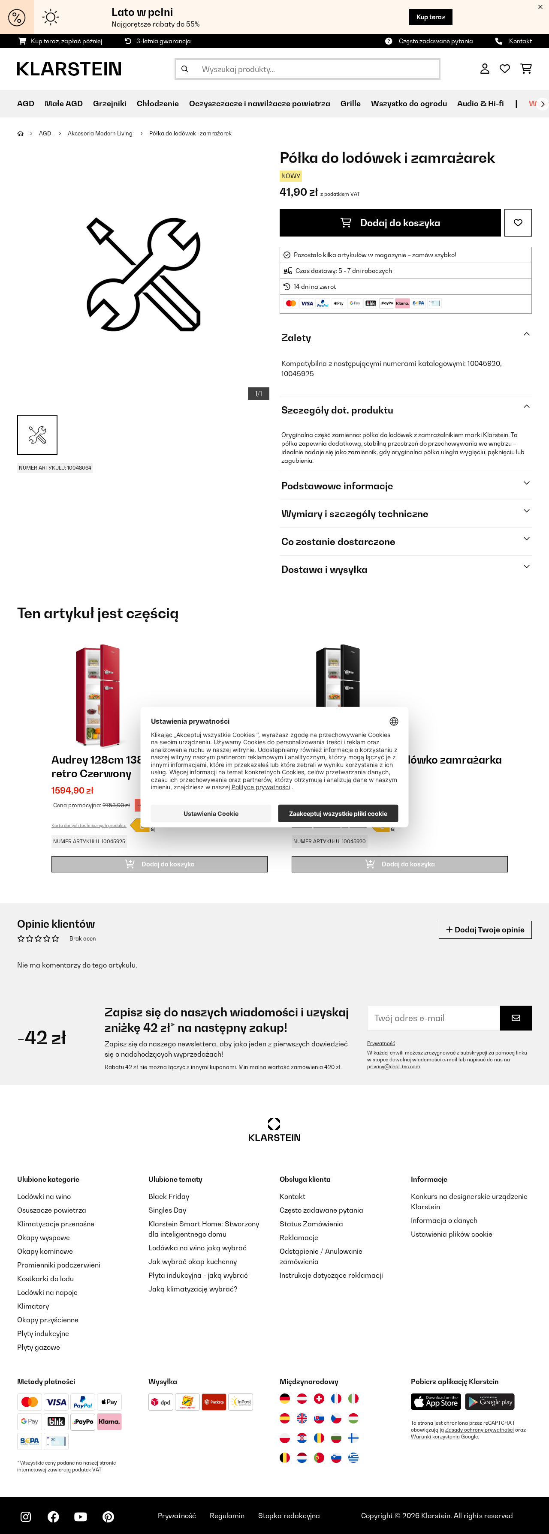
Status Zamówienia (311, 1223)
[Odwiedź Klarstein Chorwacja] (302, 1438)
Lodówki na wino (44, 1196)
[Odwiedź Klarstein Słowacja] (319, 1418)
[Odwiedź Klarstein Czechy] (336, 1418)
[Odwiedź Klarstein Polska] (285, 1438)
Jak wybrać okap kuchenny (192, 1261)
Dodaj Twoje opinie (489, 929)
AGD (45, 133)
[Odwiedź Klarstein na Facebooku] (53, 1517)
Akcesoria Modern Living (101, 133)
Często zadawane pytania (436, 41)
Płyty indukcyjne (43, 1333)
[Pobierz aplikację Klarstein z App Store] (436, 1401)
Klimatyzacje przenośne (55, 1223)
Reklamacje (299, 1237)
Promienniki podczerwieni (58, 1265)
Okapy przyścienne (47, 1319)
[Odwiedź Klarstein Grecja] (353, 1458)
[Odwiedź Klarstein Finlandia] (353, 1438)
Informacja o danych (444, 1220)
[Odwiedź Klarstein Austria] (302, 1398)
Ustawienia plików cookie (451, 1234)
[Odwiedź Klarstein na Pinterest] (108, 1517)
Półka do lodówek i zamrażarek (190, 133)
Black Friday (168, 1196)
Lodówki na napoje (47, 1292)
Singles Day (167, 1210)
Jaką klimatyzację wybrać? (193, 1289)
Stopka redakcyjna (289, 1515)
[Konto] (484, 69)
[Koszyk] (526, 69)
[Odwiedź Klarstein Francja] (336, 1398)
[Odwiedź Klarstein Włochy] (353, 1398)
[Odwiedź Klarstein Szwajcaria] (319, 1398)
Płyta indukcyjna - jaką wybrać (198, 1275)
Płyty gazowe (38, 1347)
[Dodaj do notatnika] (518, 223)
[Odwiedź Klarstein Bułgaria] (336, 1438)
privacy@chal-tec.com (393, 1067)
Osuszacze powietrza (51, 1210)
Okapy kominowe (45, 1251)
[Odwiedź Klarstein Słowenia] (336, 1458)
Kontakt (520, 41)
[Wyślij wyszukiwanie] (184, 69)
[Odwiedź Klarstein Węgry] (353, 1418)
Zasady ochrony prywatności (479, 1430)
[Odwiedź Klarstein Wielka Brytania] (302, 1418)
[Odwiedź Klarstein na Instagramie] (25, 1517)
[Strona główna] (28, 133)
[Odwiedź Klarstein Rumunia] (319, 1438)
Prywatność (381, 1043)
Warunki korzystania (435, 1437)
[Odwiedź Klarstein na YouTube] (80, 1517)
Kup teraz (430, 17)
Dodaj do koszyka (399, 222)
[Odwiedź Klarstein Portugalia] (319, 1458)
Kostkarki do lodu (45, 1278)
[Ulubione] (505, 69)
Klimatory (33, 1306)
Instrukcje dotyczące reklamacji (331, 1275)
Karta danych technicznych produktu (89, 825)
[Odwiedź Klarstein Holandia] (302, 1458)
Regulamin (227, 1515)
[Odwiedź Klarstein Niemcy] (285, 1398)
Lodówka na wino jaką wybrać (197, 1247)
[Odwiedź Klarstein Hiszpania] (285, 1418)
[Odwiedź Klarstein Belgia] (285, 1458)
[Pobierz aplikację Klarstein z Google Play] (490, 1401)
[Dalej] (542, 104)
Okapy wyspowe (43, 1237)
